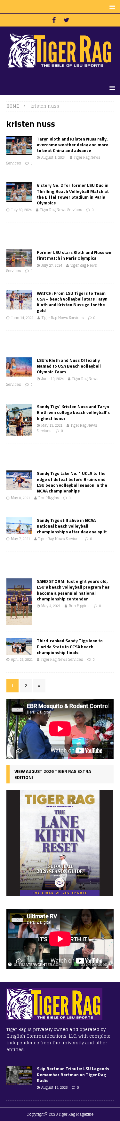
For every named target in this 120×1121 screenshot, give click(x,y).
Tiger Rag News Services (61, 210)
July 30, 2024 (21, 210)
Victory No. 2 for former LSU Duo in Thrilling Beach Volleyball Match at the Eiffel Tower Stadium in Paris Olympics (73, 194)
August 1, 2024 (53, 157)
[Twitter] (66, 20)
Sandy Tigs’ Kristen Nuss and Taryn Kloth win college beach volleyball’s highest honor (73, 412)
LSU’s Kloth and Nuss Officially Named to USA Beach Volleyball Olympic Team (69, 366)
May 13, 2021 (51, 425)
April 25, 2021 (22, 659)
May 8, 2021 (20, 498)
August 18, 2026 (54, 1087)
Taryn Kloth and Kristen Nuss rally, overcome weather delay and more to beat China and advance (72, 144)
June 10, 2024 (52, 379)
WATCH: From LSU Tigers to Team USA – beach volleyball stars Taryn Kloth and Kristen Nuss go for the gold (72, 302)
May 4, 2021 (50, 606)
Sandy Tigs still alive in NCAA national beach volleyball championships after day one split (72, 526)
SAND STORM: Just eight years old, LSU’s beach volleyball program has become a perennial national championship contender (73, 590)
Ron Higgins (48, 498)
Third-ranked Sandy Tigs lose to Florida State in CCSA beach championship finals (70, 646)
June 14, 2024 (22, 318)
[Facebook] (54, 20)
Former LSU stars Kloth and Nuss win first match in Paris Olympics (75, 255)
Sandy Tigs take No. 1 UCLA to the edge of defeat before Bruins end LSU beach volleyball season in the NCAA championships (72, 482)
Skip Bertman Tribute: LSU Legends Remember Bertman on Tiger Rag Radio (73, 1074)
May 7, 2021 (20, 539)
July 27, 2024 (51, 265)
